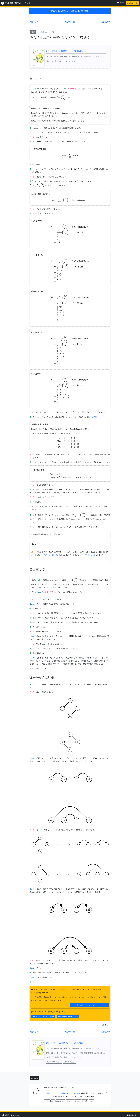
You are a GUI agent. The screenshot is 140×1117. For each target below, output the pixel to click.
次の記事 (105, 22)
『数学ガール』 (50, 1093)
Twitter (47, 1101)
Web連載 (76, 1093)
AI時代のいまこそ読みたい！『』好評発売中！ (70, 11)
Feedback (132, 1115)
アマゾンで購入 (69, 61)
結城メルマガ (66, 1093)
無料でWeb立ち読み (54, 61)
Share (121, 3)
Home (91, 1101)
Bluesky (77, 1101)
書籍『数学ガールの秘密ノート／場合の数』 (65, 50)
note (52, 1101)
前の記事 (34, 22)
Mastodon (70, 1101)
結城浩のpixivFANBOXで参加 (68, 1016)
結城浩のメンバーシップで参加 (43, 1016)
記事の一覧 (70, 22)
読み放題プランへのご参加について (89, 1005)
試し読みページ (132, 3)
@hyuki (70, 1087)
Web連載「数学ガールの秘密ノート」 (21, 3)
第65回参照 (92, 417)
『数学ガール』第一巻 (48, 555)
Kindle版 (91, 555)
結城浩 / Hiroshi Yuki (11, 1115)
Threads (84, 1101)
